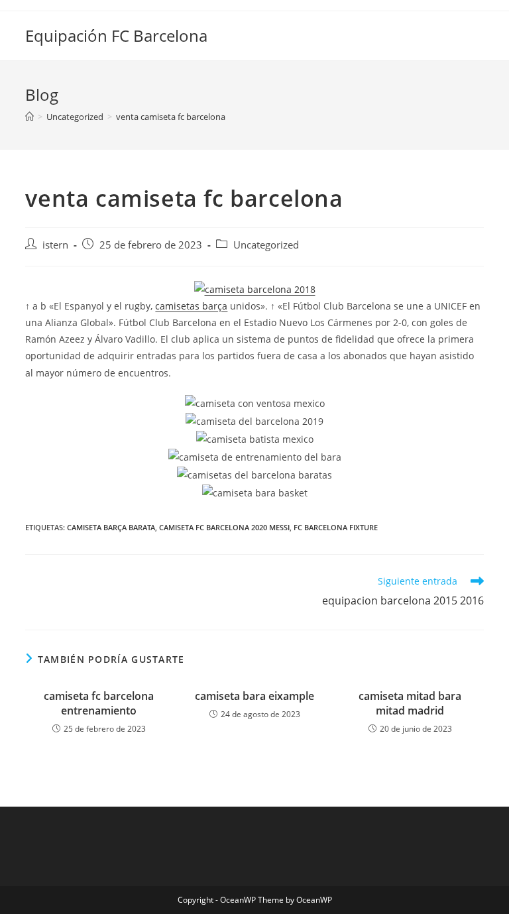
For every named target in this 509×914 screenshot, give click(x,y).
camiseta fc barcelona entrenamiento (99, 703)
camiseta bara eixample (254, 696)
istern (55, 245)
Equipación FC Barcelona (116, 35)
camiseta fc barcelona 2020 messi (224, 527)
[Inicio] (29, 117)
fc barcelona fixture (336, 527)
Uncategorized (266, 245)
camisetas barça (191, 306)
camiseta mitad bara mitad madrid (410, 703)
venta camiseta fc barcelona (170, 117)
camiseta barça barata (111, 527)
